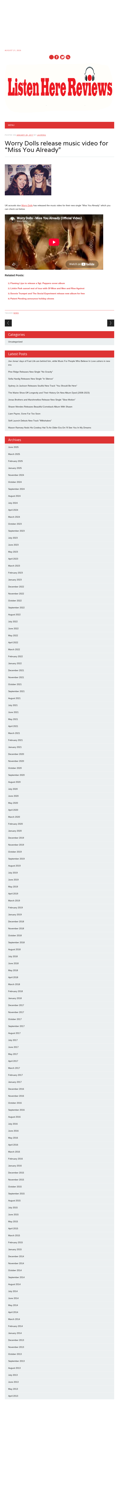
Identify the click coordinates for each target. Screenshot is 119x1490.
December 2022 (16, 586)
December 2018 (16, 921)
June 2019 (13, 879)
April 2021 (13, 726)
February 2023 (15, 572)
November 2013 (16, 1347)
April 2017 (13, 1061)
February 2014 (15, 1326)
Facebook (56, 57)
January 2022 (15, 663)
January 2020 (15, 831)
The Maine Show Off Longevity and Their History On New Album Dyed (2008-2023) (49, 392)
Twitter (62, 57)
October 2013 (15, 1354)
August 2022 (14, 614)
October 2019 (15, 851)
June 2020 (13, 796)
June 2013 (13, 1382)
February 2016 (15, 1158)
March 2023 (14, 565)
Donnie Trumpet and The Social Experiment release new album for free (47, 293)
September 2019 (16, 858)
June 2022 (13, 628)
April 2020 (13, 810)
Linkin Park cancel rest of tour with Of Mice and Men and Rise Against (47, 288)
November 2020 (16, 761)
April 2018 (13, 977)
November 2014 (16, 1263)
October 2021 (15, 684)
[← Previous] (8, 323)
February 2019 (15, 907)
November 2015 (16, 1179)
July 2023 (13, 538)
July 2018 (13, 956)
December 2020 (16, 754)
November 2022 (16, 593)
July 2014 (13, 1291)
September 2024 (16, 489)
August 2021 (14, 698)
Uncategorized (15, 341)
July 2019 (13, 872)
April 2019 (13, 893)
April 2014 (13, 1312)
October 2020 (15, 768)
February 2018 (15, 991)
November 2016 (16, 1096)
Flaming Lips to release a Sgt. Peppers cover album (37, 283)
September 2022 (16, 607)
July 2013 (13, 1375)
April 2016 (13, 1145)
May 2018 (13, 970)
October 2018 (15, 935)
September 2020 (16, 775)
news (16, 313)
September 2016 (16, 1110)
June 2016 (13, 1131)
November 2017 (16, 1012)
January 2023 (15, 579)
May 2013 (13, 1389)
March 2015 (14, 1235)
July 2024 (13, 503)
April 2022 (13, 642)
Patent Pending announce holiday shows (32, 298)
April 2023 (13, 558)
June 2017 (13, 1047)
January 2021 (15, 747)
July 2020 (13, 789)
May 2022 (13, 635)
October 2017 (15, 1019)
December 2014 (16, 1256)
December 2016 (16, 1089)
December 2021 (16, 670)
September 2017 (16, 1026)
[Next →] (110, 323)
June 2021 (13, 712)
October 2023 (15, 524)
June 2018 (13, 963)
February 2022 (15, 656)
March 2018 (14, 984)
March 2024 (14, 517)
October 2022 (15, 600)
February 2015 (15, 1242)
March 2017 (14, 1068)
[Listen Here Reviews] (59, 112)
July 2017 (13, 1040)
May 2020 (13, 803)
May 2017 (13, 1054)
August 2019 (14, 865)
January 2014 (15, 1333)
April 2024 (13, 510)
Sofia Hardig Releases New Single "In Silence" (30, 378)
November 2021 (16, 677)
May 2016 (13, 1138)
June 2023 (13, 545)
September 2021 (16, 691)
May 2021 (13, 719)
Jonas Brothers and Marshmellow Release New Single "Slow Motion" (41, 399)
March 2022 (14, 649)
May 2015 (13, 1221)
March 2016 (14, 1151)
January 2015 (15, 1249)
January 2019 (15, 914)
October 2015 (15, 1186)
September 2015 (16, 1193)
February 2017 (15, 1075)
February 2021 (15, 740)
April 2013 (13, 1396)
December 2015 (16, 1172)
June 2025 (13, 447)
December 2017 (16, 1005)
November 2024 (16, 475)
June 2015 (13, 1214)
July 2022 (13, 621)
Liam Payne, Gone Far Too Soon (24, 413)
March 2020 (14, 817)
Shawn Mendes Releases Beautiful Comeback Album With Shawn (40, 406)
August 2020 (14, 782)
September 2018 (16, 942)
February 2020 (15, 824)
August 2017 (14, 1033)
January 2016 (15, 1165)
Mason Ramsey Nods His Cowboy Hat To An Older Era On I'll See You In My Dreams (49, 427)
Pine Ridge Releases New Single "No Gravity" (30, 372)
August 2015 (14, 1200)
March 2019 (14, 900)
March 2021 (14, 733)
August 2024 (14, 496)
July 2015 (13, 1207)
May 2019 (13, 886)
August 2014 (14, 1284)
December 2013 (16, 1340)
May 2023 (13, 552)
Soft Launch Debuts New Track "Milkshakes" (30, 420)
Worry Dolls (27, 205)
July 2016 (13, 1124)
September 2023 (16, 531)
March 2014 (14, 1319)
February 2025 (15, 461)
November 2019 (16, 845)
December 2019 (16, 838)
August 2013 (14, 1368)
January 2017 (15, 1082)
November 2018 (16, 928)
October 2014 (15, 1270)
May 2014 (13, 1305)
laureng (41, 135)
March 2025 (14, 454)
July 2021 (13, 705)
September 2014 (16, 1277)
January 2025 (15, 468)
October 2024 (15, 482)
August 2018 (14, 949)
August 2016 (14, 1117)
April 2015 (13, 1228)
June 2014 (13, 1298)
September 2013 (16, 1361)
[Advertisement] (59, 25)
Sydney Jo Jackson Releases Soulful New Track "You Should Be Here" (42, 385)
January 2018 (15, 998)
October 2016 (15, 1103)
